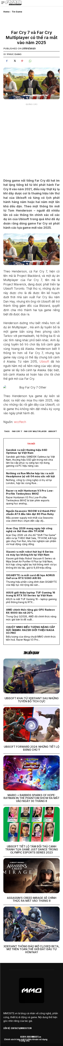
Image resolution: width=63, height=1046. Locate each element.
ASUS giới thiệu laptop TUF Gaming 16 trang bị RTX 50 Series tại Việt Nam (30, 594)
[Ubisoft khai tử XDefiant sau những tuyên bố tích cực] (31, 676)
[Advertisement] (31, 138)
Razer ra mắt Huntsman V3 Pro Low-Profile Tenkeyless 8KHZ (30, 492)
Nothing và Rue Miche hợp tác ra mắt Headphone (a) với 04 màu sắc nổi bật (30, 475)
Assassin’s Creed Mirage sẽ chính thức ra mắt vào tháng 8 (31, 899)
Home (6, 11)
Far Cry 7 (17, 431)
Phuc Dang (14, 54)
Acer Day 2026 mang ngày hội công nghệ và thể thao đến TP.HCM (29, 530)
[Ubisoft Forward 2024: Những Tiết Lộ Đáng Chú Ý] (31, 724)
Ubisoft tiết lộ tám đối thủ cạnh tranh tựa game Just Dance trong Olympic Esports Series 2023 (31, 849)
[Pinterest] (22, 61)
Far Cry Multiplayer (35, 431)
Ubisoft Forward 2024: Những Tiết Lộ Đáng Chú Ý (31, 748)
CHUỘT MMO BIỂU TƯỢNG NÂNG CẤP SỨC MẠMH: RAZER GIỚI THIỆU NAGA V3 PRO (30, 629)
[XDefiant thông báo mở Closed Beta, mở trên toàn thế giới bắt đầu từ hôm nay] (31, 924)
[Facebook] (6, 61)
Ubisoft (44, 361)
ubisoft (52, 431)
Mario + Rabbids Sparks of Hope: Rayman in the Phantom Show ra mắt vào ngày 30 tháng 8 (31, 798)
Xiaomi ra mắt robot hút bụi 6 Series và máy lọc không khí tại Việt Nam (29, 553)
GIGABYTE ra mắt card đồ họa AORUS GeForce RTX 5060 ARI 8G (30, 577)
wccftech (20, 422)
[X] (14, 61)
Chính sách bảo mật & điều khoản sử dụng (25, 1039)
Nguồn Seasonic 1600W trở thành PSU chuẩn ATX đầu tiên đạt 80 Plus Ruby (30, 512)
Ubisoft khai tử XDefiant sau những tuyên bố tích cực (32, 700)
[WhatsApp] (30, 61)
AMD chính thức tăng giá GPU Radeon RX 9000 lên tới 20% (30, 611)
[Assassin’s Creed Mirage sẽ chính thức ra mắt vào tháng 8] (31, 875)
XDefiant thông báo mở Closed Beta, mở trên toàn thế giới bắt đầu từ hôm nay (31, 949)
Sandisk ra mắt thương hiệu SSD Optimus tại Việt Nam (26, 451)
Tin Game (17, 11)
